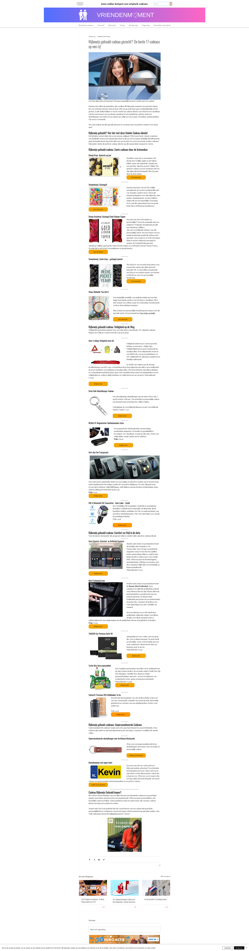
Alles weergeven (165, 876)
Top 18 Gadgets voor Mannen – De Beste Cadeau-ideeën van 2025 (92, 900)
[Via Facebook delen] (89, 860)
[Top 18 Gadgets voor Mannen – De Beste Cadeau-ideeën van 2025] (93, 888)
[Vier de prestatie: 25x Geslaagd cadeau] (156, 888)
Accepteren (239, 948)
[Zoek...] (171, 4)
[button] (100, 25)
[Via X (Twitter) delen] (94, 860)
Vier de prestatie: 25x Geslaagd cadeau (155, 899)
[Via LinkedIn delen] (99, 860)
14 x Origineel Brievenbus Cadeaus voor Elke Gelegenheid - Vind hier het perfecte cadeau (124, 900)
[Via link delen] (104, 860)
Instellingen (227, 948)
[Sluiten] (246, 947)
